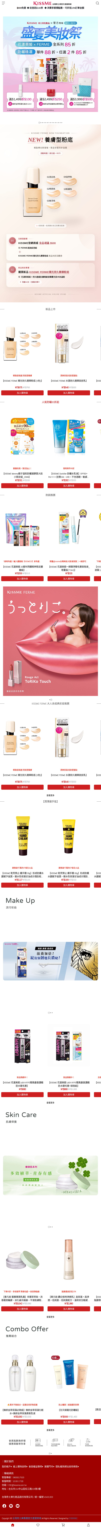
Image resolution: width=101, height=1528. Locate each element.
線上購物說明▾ (20, 1466)
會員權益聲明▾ (36, 1466)
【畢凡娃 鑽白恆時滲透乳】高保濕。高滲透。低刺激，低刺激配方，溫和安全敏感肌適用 (69, 1298)
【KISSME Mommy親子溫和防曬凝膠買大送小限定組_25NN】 (22, 475)
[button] (39, 122)
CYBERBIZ (73, 1518)
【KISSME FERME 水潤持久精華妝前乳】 (69, 380)
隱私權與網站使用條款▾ (67, 1466)
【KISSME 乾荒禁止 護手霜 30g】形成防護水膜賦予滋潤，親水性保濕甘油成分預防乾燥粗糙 (22, 875)
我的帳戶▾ (7, 1466)
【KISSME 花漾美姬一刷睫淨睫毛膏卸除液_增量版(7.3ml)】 (69, 568)
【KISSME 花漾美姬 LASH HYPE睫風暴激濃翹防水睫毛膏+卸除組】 (69, 1084)
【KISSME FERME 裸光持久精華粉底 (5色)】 (22, 380)
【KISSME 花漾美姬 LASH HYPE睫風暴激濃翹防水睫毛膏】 (22, 1084)
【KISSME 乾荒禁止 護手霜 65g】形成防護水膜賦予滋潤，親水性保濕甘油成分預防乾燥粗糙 (69, 875)
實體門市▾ (49, 1466)
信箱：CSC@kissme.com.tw (14, 1485)
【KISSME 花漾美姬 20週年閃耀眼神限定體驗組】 (22, 568)
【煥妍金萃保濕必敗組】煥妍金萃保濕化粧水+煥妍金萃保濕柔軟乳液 (22, 1412)
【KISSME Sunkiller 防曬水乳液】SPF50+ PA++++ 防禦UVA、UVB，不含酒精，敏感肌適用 (68, 475)
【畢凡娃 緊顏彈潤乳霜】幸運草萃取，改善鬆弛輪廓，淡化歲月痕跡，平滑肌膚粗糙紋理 (22, 1298)
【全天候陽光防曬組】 (69, 1410)
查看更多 (50, 795)
